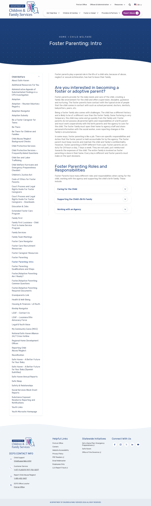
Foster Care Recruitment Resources (23, 247)
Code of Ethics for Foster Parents (24, 180)
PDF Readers (65, 457)
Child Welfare (81, 37)
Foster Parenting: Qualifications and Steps (23, 267)
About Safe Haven (20, 80)
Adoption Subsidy (20, 115)
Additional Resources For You (25, 85)
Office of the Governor (95, 452)
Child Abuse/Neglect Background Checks (21, 140)
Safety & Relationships (22, 385)
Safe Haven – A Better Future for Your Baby (26, 360)
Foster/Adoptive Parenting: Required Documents (24, 289)
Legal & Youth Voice (21, 324)
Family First (17, 218)
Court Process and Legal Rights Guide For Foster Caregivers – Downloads (23, 199)
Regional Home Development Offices (25, 342)
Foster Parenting (20, 257)
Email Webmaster (59, 461)
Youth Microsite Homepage (24, 411)
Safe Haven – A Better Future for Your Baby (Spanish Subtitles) (26, 369)
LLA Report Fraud (66, 468)
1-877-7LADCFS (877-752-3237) (26, 470)
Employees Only (58, 464)
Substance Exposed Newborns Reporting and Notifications (23, 400)
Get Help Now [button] (52, 13)
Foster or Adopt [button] (90, 13)
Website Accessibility (60, 450)
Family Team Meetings (22, 237)
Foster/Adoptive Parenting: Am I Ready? (24, 275)
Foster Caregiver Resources (25, 253)
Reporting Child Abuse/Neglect (19, 349)
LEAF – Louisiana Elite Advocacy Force (22, 318)
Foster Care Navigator (22, 241)
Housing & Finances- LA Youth (26, 304)
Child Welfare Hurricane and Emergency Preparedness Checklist (25, 168)
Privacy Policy (57, 454)
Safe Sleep (17, 381)
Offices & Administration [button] (99, 5)
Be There (16, 127)
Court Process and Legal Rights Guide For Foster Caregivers (23, 189)
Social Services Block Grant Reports (24, 391)
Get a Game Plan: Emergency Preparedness (95, 444)
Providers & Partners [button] (110, 13)
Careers (55, 447)
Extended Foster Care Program (22, 212)
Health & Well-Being (21, 299)
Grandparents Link (20, 295)
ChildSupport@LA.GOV (22, 461)
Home (63, 37)
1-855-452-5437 (20, 478)
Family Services (19, 232)
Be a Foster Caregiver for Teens (24, 121)
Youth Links (17, 407)
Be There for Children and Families (24, 133)
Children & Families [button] (70, 13)
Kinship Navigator (20, 308)
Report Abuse (129, 13)
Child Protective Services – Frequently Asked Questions (25, 151)
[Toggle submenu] (39, 77)
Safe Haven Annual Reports (25, 376)
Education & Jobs (20, 206)
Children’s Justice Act (22, 175)
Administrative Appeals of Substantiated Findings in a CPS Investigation (24, 92)
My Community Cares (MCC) (25, 329)
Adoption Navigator (21, 111)
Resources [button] (119, 5)
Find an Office (81, 5)
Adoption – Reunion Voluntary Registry (25, 105)
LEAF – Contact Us (21, 313)
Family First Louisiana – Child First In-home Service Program (25, 225)
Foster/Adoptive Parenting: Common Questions (24, 282)
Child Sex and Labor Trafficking (21, 159)
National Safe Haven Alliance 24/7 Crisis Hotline (25, 334)
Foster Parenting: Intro (22, 262)
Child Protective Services (23, 146)
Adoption (16, 99)
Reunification (18, 355)
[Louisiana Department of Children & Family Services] (25, 9)
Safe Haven (86, 449)
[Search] (130, 5)
